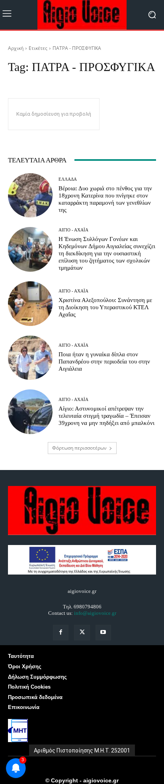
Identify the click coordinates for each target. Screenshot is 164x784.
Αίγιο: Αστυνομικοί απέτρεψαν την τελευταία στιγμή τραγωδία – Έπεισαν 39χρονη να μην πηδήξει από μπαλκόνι (106, 415)
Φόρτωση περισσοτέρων (79, 447)
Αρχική (15, 48)
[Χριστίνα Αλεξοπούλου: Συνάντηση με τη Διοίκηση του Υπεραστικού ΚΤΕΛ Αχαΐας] (30, 303)
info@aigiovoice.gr (95, 613)
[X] (82, 632)
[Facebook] (60, 632)
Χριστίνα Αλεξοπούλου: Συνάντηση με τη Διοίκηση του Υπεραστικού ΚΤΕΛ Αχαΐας (105, 307)
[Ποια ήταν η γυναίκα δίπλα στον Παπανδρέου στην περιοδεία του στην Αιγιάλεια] (30, 358)
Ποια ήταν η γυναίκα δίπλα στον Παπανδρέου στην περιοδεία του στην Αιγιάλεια (104, 361)
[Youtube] (103, 632)
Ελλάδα (68, 179)
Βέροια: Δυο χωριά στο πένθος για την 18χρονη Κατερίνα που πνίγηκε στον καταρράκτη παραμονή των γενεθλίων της (105, 199)
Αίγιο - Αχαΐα (73, 230)
